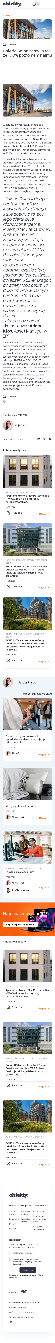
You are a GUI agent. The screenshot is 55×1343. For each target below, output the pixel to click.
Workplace (10, 868)
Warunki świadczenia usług (21, 1317)
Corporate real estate (37, 560)
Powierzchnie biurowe (15, 560)
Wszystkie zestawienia (38, 1228)
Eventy (12, 1224)
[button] (49, 4)
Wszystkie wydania (25, 1220)
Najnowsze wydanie (26, 1212)
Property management (33, 634)
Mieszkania (25, 492)
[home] (12, 4)
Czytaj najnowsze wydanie (20, 924)
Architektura (12, 492)
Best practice (35, 868)
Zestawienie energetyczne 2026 (39, 1219)
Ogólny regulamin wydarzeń (21, 1312)
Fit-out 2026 (38, 1211)
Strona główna (12, 1212)
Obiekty (12, 44)
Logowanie (14, 1219)
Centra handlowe (14, 634)
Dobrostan (22, 868)
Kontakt (12, 1228)
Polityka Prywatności (18, 1307)
